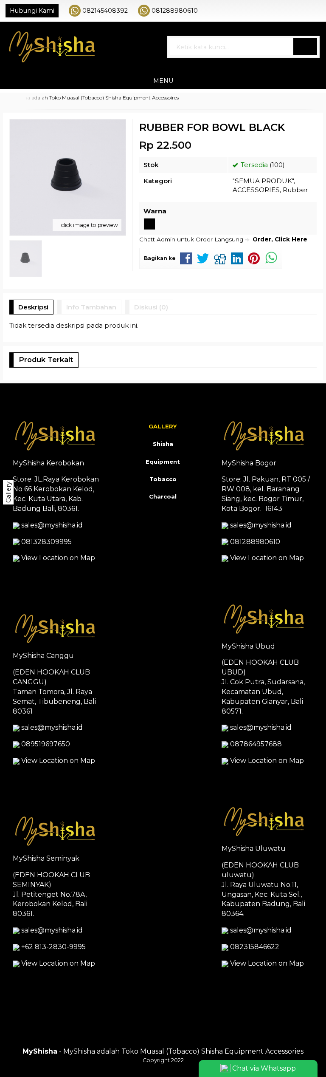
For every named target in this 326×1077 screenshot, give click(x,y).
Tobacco (163, 479)
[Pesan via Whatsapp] (288, 11)
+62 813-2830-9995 (53, 947)
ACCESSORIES (256, 190)
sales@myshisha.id (52, 525)
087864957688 (256, 744)
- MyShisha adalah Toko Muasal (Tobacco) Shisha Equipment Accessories (163, 1051)
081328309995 (46, 542)
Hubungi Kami (32, 10)
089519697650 (45, 744)
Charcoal (163, 496)
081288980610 (175, 10)
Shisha (163, 443)
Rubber (295, 190)
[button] (305, 46)
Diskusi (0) (151, 307)
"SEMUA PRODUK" (263, 181)
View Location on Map (57, 558)
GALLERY (163, 426)
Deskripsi (33, 307)
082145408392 (105, 10)
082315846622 (254, 947)
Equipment (163, 461)
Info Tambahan (91, 307)
